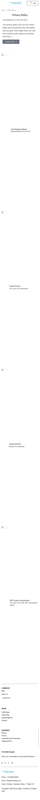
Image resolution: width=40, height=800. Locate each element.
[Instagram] (5, 763)
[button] (2, 3)
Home (3, 10)
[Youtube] (12, 763)
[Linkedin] (8, 763)
